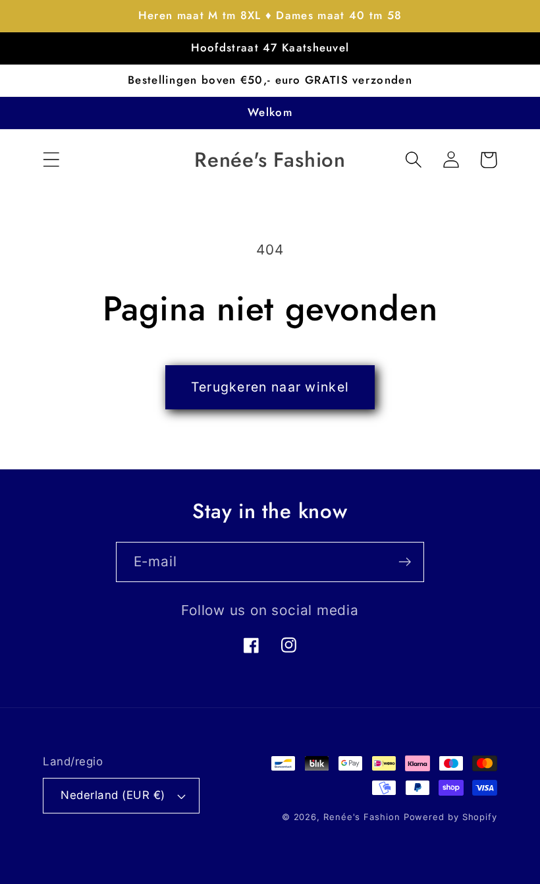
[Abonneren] (404, 562)
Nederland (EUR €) (113, 795)
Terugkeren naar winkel (270, 387)
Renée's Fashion (361, 816)
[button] (51, 160)
